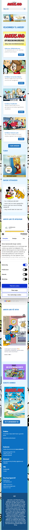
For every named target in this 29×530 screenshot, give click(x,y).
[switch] (25, 269)
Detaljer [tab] (14, 238)
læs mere (21, 54)
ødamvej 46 (7, 480)
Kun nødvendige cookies (14, 294)
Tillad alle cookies (14, 285)
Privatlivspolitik (6, 469)
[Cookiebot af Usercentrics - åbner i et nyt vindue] (20, 234)
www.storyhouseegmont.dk (9, 486)
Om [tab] (24, 238)
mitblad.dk (5, 463)
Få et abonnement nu (11, 422)
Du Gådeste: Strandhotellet (11, 103)
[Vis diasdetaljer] (14, 372)
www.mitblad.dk (19, 449)
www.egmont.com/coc (9, 522)
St (3, 480)
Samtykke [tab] (5, 238)
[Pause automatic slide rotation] (24, 315)
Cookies (5, 471)
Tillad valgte (14, 290)
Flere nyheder (14, 146)
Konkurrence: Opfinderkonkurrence (12, 48)
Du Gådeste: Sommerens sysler (12, 132)
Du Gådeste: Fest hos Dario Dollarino (13, 77)
